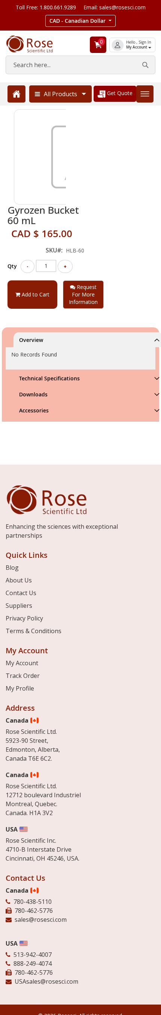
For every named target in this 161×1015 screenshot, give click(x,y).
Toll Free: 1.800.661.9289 (46, 7)
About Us (19, 580)
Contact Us (21, 593)
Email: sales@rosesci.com (114, 7)
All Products (60, 94)
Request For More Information (83, 294)
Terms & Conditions (33, 631)
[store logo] (36, 44)
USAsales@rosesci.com (46, 981)
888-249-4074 (32, 963)
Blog (12, 567)
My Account (137, 47)
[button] (80, 21)
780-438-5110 (32, 902)
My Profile (20, 688)
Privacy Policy (24, 618)
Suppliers (19, 605)
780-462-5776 (34, 910)
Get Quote (119, 93)
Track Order (23, 676)
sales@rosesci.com (41, 919)
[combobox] (80, 65)
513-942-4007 (32, 954)
